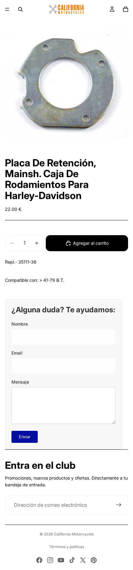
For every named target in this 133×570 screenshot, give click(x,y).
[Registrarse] (118, 504)
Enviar (24, 437)
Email (17, 353)
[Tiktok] (72, 560)
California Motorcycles (74, 534)
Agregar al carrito (91, 243)
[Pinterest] (93, 560)
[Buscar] (20, 9)
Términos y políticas (66, 546)
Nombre (19, 324)
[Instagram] (50, 560)
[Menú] (7, 9)
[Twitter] (83, 560)
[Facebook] (39, 560)
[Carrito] (125, 9)
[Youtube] (61, 560)
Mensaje (20, 382)
